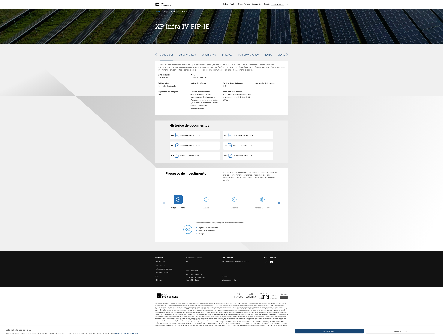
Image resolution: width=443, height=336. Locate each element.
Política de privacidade (163, 269)
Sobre (225, 4)
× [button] (440, 329)
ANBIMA (158, 280)
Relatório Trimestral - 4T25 (190, 145)
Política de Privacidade (123, 333)
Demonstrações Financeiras (243, 135)
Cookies (135, 333)
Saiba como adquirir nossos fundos (235, 262)
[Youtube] (271, 262)
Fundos (232, 4)
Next (279, 203)
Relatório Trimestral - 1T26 (190, 135)
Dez (225, 135)
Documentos (256, 4)
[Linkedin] (266, 262)
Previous (164, 203)
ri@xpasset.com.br (229, 280)
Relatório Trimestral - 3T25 (242, 145)
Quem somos (160, 262)
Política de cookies (162, 273)
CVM (157, 276)
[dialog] (221, 331)
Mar (172, 135)
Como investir (277, 4)
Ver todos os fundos (194, 258)
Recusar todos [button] (400, 331)
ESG (187, 262)
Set (225, 145)
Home (158, 11)
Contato (267, 4)
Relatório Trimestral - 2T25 (189, 156)
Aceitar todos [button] (329, 331)
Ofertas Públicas (244, 4)
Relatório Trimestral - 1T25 (243, 156)
